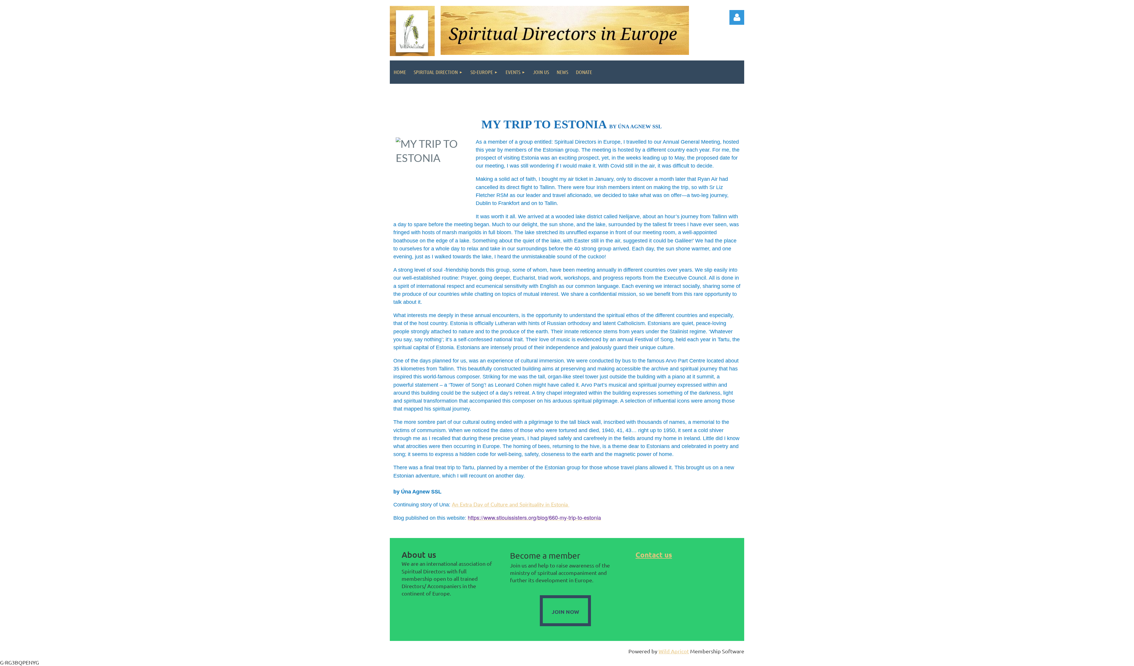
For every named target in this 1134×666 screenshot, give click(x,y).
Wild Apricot (674, 651)
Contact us (654, 554)
